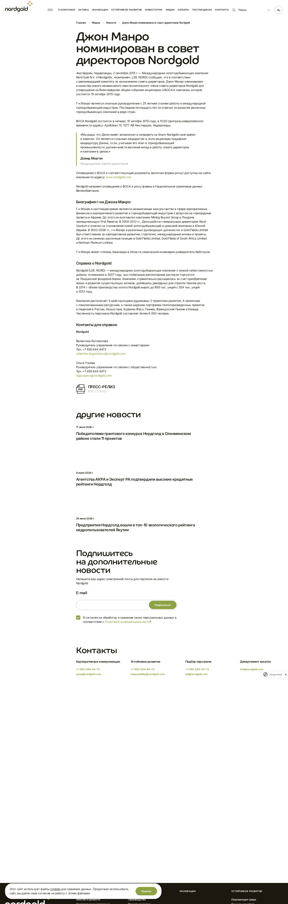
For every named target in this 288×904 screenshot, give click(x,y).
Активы (83, 9)
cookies (55, 889)
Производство (137, 899)
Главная (81, 22)
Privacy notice (276, 674)
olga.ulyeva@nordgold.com (94, 375)
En (268, 10)
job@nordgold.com (196, 674)
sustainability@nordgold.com (148, 674)
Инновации (100, 9)
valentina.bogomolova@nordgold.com (101, 353)
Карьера (183, 9)
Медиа (170, 9)
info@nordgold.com (251, 669)
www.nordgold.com (118, 177)
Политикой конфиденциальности (127, 621)
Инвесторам (153, 9)
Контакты (222, 9)
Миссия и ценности (88, 899)
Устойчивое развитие (126, 9)
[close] (286, 674)
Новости (111, 22)
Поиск (242, 9)
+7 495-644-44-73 (88, 669)
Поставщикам (202, 9)
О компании (66, 9)
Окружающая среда (243, 899)
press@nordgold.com (88, 674)
